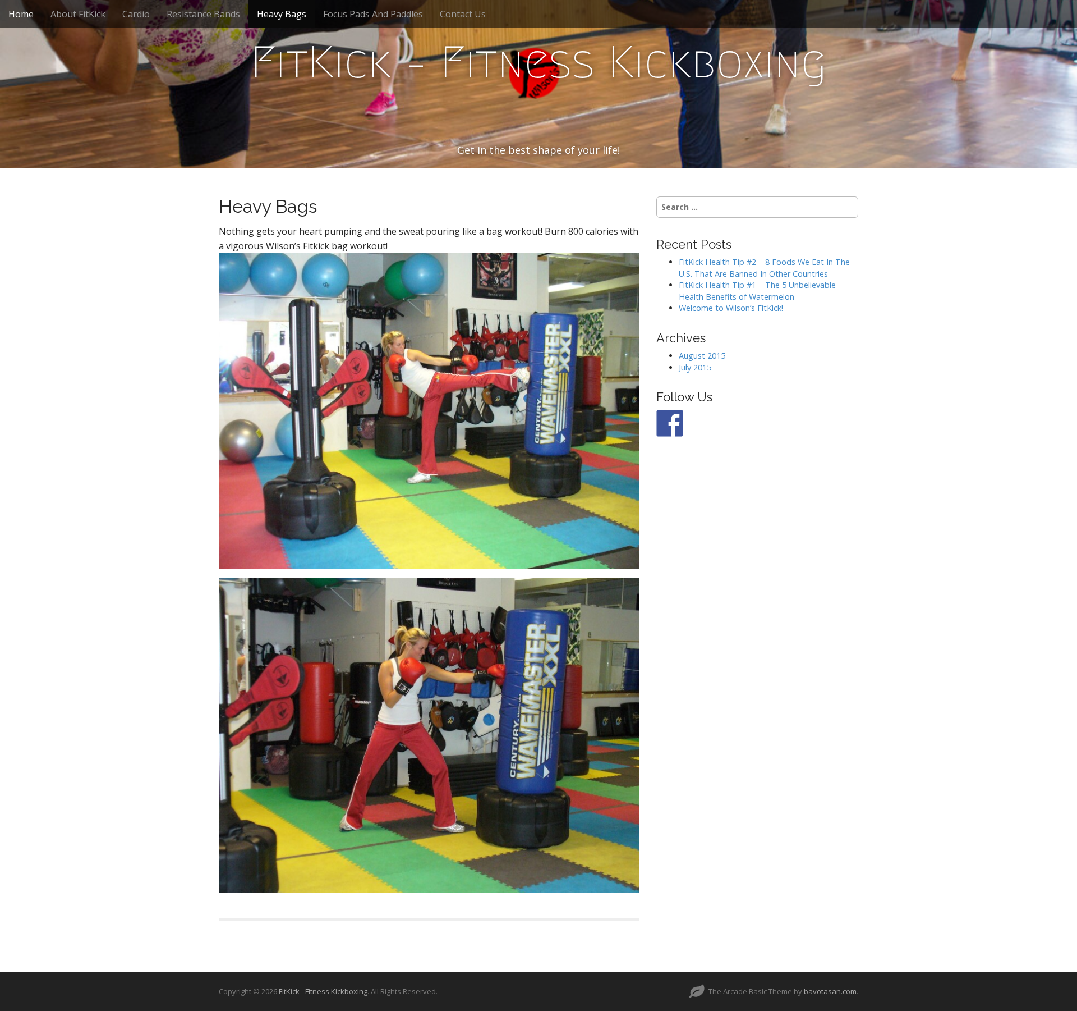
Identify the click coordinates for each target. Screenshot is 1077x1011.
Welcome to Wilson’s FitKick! (731, 308)
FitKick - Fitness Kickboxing (323, 991)
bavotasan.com (830, 991)
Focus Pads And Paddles (373, 14)
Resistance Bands (203, 14)
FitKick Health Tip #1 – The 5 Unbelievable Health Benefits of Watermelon (757, 291)
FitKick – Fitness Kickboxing (538, 62)
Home (21, 14)
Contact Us (463, 14)
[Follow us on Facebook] (669, 423)
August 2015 (702, 355)
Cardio (136, 14)
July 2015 (695, 367)
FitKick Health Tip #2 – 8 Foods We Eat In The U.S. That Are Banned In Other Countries (764, 268)
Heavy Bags (281, 14)
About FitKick (77, 14)
